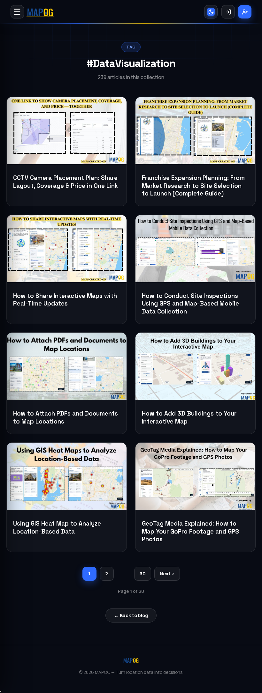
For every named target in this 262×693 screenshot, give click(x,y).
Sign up (244, 11)
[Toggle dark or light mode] (211, 11)
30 (143, 574)
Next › (167, 574)
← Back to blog (131, 615)
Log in (228, 11)
